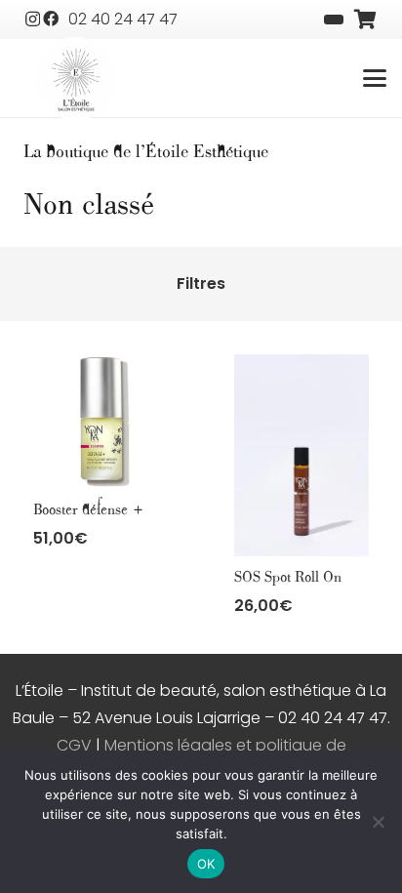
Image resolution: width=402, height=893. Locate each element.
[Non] (377, 822)
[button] (374, 78)
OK (206, 864)
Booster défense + (88, 510)
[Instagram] (32, 19)
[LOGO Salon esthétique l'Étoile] (76, 80)
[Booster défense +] (100, 421)
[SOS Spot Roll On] (301, 455)
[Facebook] (51, 18)
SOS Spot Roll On (288, 577)
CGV (74, 745)
